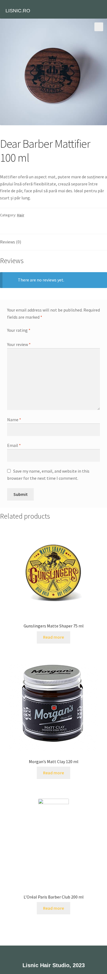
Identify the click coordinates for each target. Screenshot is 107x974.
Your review (19, 344)
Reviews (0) (10, 242)
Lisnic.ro (17, 10)
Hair (20, 215)
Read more (53, 637)
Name (14, 419)
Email (14, 445)
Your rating (18, 330)
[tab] (53, 242)
